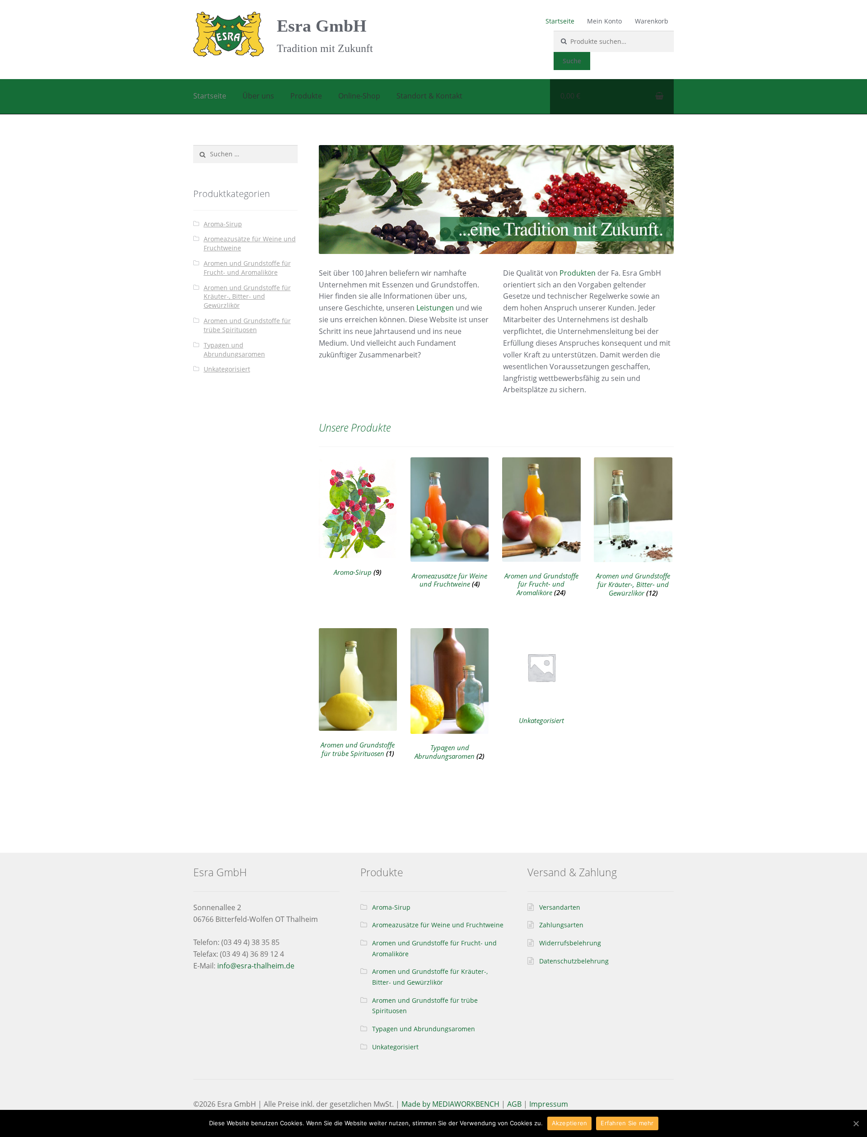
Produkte (306, 96)
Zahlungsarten (561, 925)
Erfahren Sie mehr (627, 1123)
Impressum (548, 1104)
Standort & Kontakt (429, 96)
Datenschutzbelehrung (574, 961)
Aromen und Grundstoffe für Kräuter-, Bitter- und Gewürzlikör (247, 296)
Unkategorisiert (227, 369)
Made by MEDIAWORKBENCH (450, 1104)
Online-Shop (359, 96)
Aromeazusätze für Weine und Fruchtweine (437, 925)
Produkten (577, 273)
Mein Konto (604, 21)
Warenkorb (651, 21)
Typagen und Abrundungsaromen (234, 349)
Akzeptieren (569, 1123)
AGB (514, 1104)
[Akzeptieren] (855, 1123)
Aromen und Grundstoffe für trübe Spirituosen (247, 325)
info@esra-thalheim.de (255, 966)
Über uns (258, 96)
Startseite (559, 21)
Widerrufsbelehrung (570, 943)
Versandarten (559, 907)
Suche (572, 60)
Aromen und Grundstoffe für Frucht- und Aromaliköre (247, 268)
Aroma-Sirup (223, 224)
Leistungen (435, 308)
